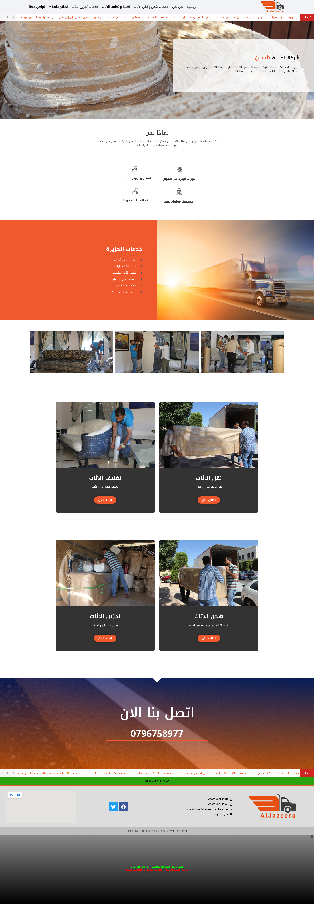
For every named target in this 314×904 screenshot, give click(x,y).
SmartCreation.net (178, 831)
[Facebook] (123, 806)
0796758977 (157, 733)
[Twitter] (113, 806)
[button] (280, 352)
